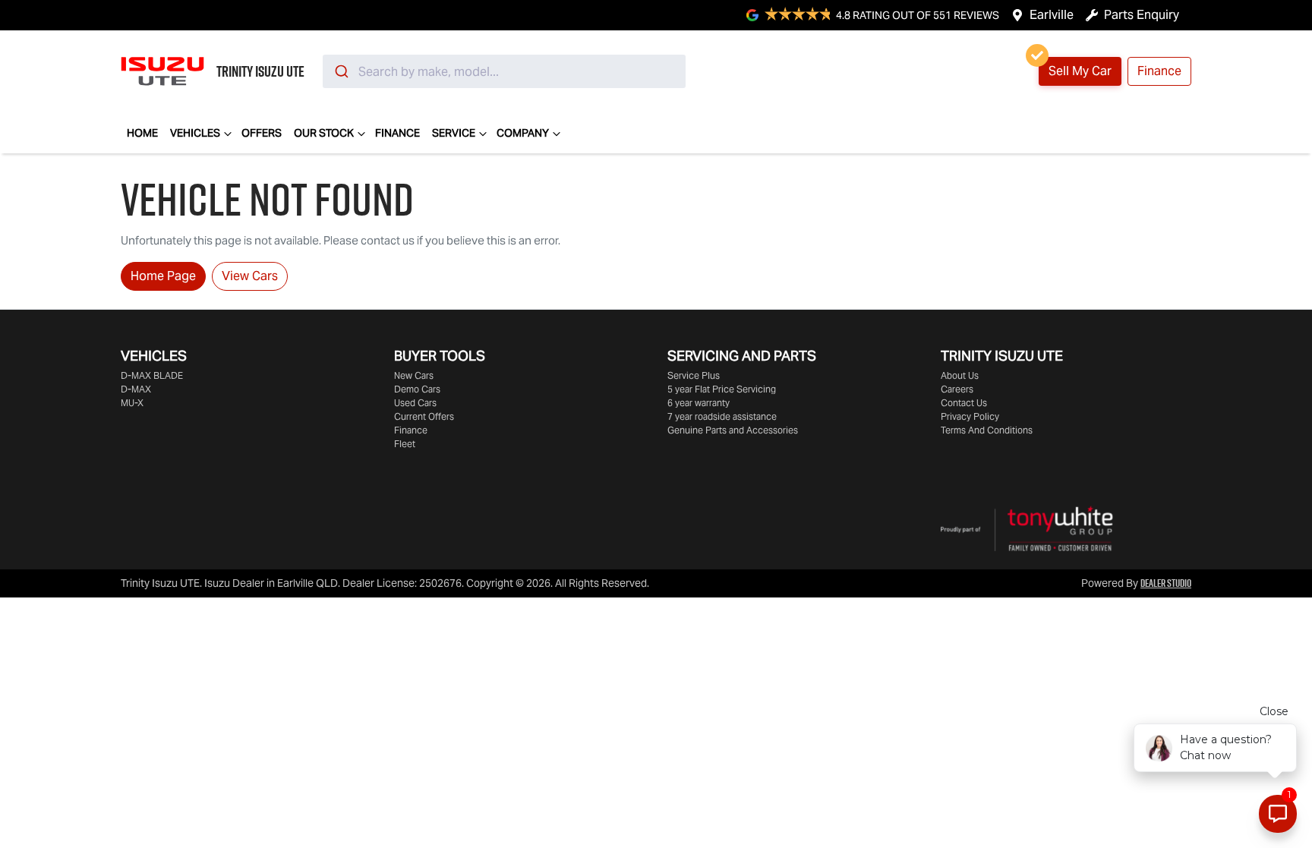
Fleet (404, 443)
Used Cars (415, 402)
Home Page (163, 276)
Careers (957, 389)
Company (523, 133)
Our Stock (324, 133)
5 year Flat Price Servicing (721, 389)
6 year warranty (698, 402)
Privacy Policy (970, 416)
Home (142, 133)
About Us (960, 375)
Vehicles (195, 133)
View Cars (250, 276)
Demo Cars (417, 389)
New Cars (414, 375)
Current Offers (424, 416)
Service (453, 133)
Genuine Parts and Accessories (732, 430)
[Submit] (340, 71)
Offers (261, 133)
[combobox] (504, 71)
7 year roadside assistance (722, 416)
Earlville (1052, 15)
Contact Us (964, 402)
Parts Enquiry (1141, 15)
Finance (1159, 71)
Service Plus (693, 375)
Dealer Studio (1165, 583)
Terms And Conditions (987, 430)
